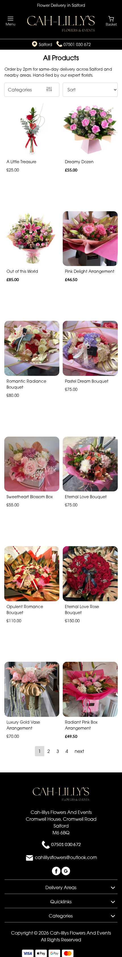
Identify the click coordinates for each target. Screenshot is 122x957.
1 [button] (39, 751)
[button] (61, 886)
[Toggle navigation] (10, 21)
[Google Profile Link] (66, 870)
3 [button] (57, 751)
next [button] (79, 751)
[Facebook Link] (57, 870)
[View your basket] (111, 20)
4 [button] (67, 751)
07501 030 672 (77, 44)
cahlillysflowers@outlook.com (66, 857)
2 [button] (48, 751)
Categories (20, 90)
